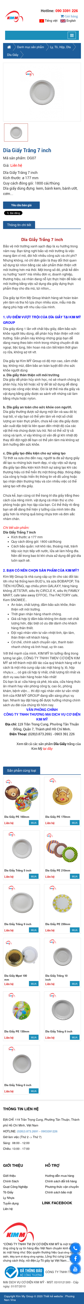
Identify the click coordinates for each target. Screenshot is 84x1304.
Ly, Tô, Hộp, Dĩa (60, 47)
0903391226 (49, 1131)
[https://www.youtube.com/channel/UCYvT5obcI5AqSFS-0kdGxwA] (75, 1268)
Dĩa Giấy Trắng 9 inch (17, 924)
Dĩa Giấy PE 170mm (57, 817)
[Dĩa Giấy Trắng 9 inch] (21, 902)
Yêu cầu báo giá (21, 205)
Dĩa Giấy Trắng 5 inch (17, 870)
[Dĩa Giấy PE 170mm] (62, 795)
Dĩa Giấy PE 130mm (16, 1031)
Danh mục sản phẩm (30, 47)
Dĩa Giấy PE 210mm (57, 870)
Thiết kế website (53, 1296)
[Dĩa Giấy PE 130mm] (21, 1009)
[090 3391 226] (75, 1248)
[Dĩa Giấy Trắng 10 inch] (62, 956)
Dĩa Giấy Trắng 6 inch (17, 1085)
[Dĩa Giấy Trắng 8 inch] (62, 1009)
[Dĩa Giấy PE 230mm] (62, 902)
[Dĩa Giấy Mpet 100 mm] (21, 956)
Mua (33, 822)
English (71, 20)
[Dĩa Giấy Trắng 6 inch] (21, 1063)
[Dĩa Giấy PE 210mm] (62, 848)
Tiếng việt (51, 20)
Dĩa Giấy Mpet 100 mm (15, 977)
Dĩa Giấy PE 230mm (57, 924)
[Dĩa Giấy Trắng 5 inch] (21, 848)
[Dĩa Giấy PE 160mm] (21, 795)
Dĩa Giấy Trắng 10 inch (56, 977)
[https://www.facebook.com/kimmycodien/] (75, 1258)
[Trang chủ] (14, 16)
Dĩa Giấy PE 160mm (16, 817)
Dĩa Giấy (12, 55)
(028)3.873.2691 (28, 1131)
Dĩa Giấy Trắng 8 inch (58, 1031)
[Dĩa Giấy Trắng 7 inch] (42, 92)
